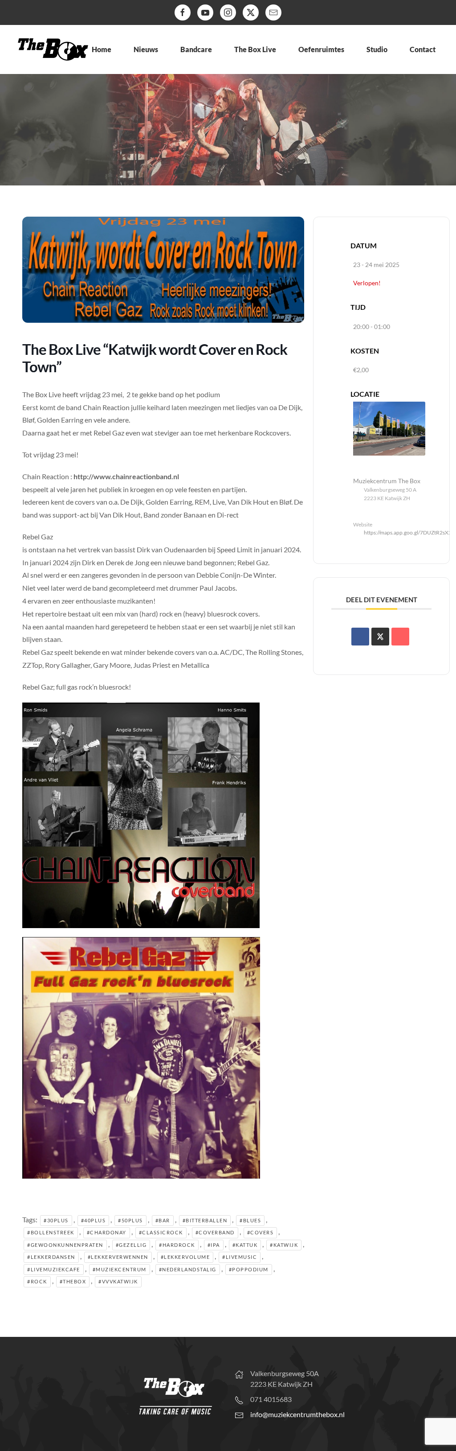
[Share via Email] (400, 636)
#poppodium (249, 1269)
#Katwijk (284, 1245)
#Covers (260, 1232)
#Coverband (215, 1232)
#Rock (37, 1281)
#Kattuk (245, 1245)
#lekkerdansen (51, 1257)
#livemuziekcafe (53, 1269)
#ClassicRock (161, 1232)
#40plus (93, 1220)
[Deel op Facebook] (360, 636)
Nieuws (146, 49)
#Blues (250, 1220)
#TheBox (73, 1281)
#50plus (130, 1220)
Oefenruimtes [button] (321, 49)
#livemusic (239, 1257)
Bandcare (196, 49)
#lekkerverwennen (118, 1257)
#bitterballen (205, 1220)
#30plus (56, 1220)
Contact (423, 49)
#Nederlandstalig (187, 1269)
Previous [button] (11, 136)
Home (101, 49)
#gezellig (131, 1245)
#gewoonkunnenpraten (65, 1245)
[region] (228, 138)
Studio (376, 49)
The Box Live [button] (255, 49)
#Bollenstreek (50, 1232)
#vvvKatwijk (118, 1281)
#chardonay (106, 1232)
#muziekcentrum (120, 1269)
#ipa (214, 1245)
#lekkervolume (185, 1257)
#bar (162, 1220)
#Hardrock (177, 1245)
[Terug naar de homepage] (53, 49)
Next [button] (445, 136)
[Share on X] (380, 636)
